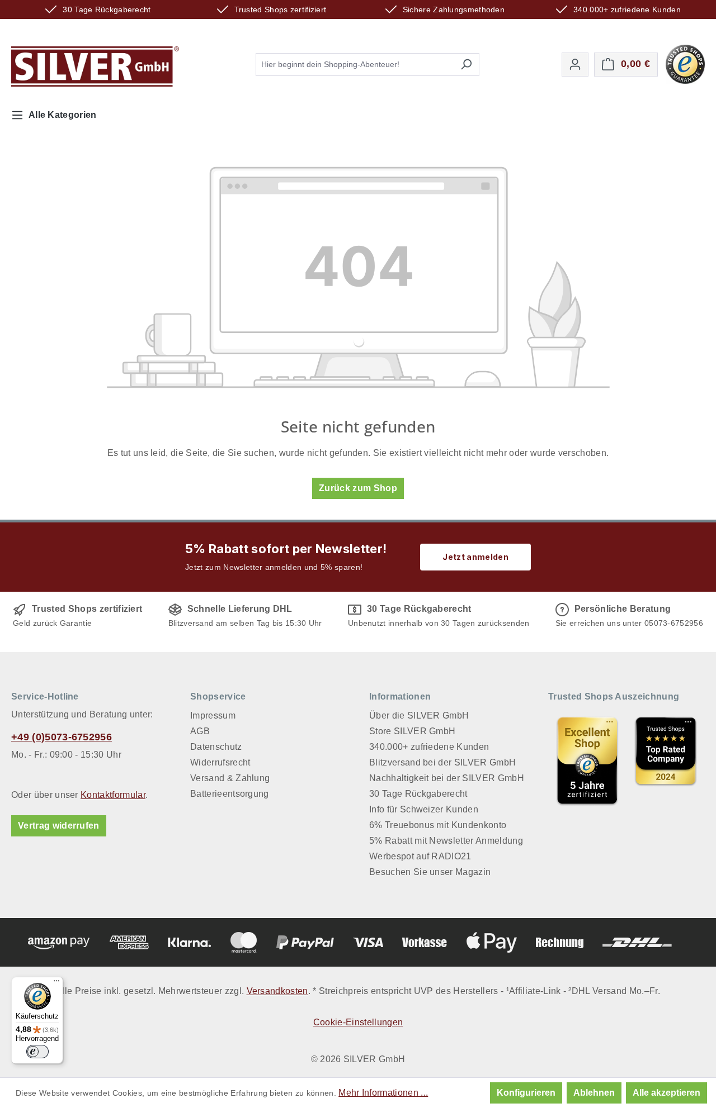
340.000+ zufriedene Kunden (429, 747)
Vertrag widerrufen (59, 825)
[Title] (587, 760)
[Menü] (56, 983)
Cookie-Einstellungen (358, 1022)
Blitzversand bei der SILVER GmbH (442, 762)
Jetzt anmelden (475, 557)
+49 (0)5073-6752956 (61, 737)
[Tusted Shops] (685, 63)
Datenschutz (216, 747)
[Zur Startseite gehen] (95, 66)
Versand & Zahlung (230, 778)
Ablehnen (594, 1092)
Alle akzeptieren (666, 1092)
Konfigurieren (526, 1092)
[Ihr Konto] (575, 65)
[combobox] (355, 64)
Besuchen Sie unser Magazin (430, 872)
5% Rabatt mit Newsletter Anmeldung (446, 840)
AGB (200, 731)
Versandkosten (277, 991)
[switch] (37, 1051)
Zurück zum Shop (358, 488)
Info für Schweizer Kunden (423, 809)
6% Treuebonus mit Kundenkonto (437, 825)
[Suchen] (466, 64)
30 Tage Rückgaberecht (418, 793)
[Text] (665, 760)
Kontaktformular (113, 795)
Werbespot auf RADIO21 (420, 856)
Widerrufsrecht (220, 762)
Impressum (212, 715)
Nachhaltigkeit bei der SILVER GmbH (446, 778)
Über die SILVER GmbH (419, 715)
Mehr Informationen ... (383, 1092)
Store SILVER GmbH (412, 731)
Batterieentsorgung (229, 793)
